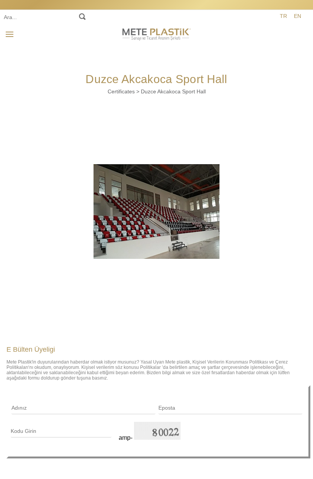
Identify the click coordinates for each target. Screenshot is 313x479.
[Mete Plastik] (156, 33)
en (297, 16)
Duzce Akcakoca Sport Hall (173, 91)
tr (283, 16)
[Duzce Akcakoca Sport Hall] (156, 211)
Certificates (121, 91)
